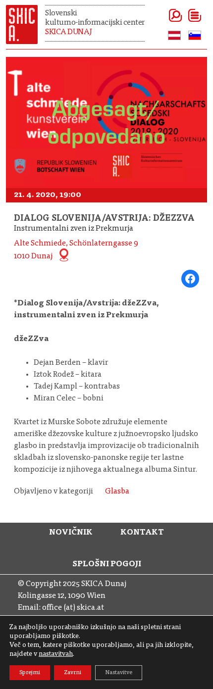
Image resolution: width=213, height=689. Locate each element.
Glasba (117, 491)
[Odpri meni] (182, 15)
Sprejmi (29, 673)
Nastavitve (118, 673)
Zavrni (72, 673)
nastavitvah (56, 654)
